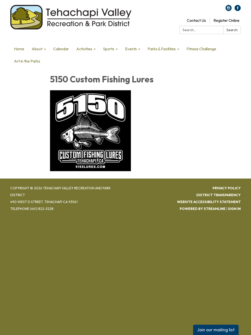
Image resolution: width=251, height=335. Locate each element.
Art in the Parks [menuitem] (27, 61)
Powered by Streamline (203, 208)
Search (232, 30)
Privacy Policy (227, 188)
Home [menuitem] (19, 48)
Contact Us (196, 20)
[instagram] (229, 9)
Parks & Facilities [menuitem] (162, 48)
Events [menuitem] (131, 48)
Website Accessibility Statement (209, 202)
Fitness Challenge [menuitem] (201, 48)
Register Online (226, 20)
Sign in (234, 208)
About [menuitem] (37, 48)
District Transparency (218, 195)
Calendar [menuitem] (61, 48)
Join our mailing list (216, 330)
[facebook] (238, 9)
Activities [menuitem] (84, 48)
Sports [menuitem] (108, 48)
